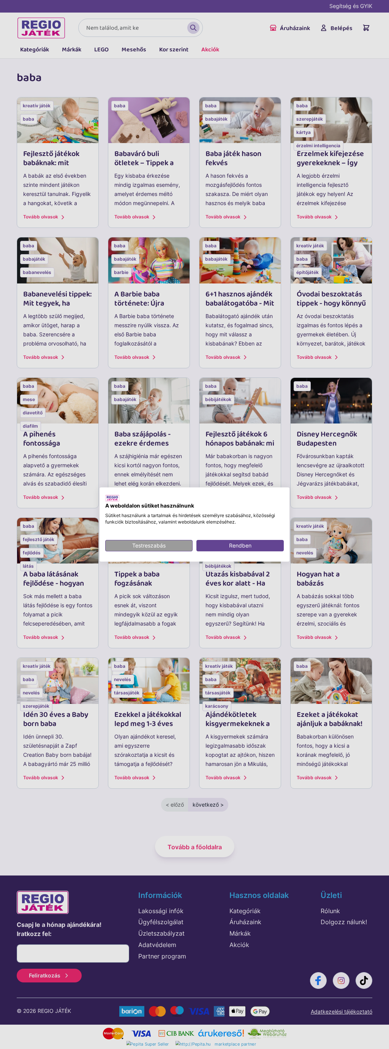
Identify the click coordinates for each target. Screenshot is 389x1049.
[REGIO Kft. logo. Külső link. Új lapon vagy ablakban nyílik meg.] (112, 498)
